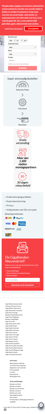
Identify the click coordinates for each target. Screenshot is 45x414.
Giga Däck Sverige (11, 313)
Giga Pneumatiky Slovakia (14, 346)
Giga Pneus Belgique (12, 317)
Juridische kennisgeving (18, 365)
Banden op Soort (15, 391)
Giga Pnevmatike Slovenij (13, 348)
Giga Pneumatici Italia (12, 324)
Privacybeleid (14, 370)
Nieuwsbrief (14, 374)
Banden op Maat (15, 386)
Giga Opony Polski (11, 337)
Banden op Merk (15, 384)
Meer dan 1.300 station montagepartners (25, 162)
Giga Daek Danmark (12, 328)
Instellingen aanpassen (14, 28)
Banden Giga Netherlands (14, 315)
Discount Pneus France (13, 306)
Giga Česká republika (12, 343)
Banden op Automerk (17, 388)
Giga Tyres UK (10, 321)
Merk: (10, 50)
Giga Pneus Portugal (12, 335)
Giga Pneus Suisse (11, 332)
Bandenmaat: (12, 37)
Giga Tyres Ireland (11, 339)
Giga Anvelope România (13, 354)
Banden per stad (15, 393)
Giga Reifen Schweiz (12, 330)
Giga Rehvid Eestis (11, 352)
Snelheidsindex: (13, 44)
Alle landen (13, 397)
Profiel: (10, 57)
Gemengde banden (16, 395)
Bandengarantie (15, 376)
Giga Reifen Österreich (13, 308)
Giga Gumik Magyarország (14, 350)
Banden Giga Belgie (11, 319)
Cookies (17, 6)
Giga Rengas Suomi (11, 341)
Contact (12, 372)
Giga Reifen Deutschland (13, 304)
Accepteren (33, 28)
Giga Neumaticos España (13, 310)
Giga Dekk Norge (11, 326)
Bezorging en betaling (17, 363)
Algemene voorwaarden (18, 368)
